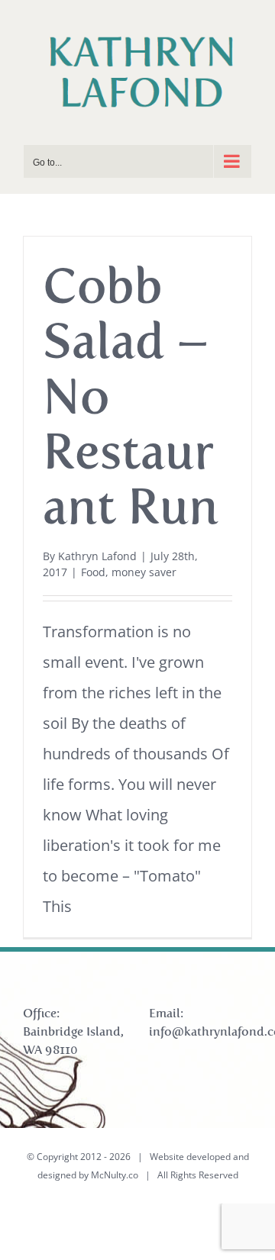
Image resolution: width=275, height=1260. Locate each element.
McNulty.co (114, 1174)
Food (93, 572)
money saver (144, 572)
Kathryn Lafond (97, 556)
